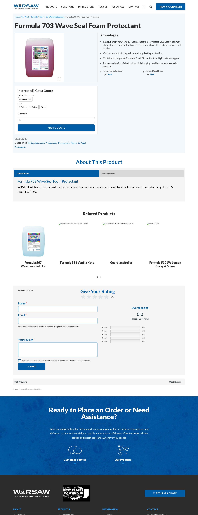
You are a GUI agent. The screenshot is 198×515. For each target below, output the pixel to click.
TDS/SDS (102, 6)
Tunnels (34, 17)
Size (20, 103)
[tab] (56, 173)
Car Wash (25, 17)
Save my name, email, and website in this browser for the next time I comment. (56, 360)
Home (17, 17)
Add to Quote (56, 127)
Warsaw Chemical (26, 6)
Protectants (64, 143)
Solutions (67, 6)
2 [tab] (100, 277)
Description (23, 173)
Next (183, 248)
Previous (14, 248)
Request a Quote (166, 493)
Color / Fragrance (26, 95)
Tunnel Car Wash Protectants (51, 17)
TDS (110, 74)
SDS (152, 74)
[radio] (25, 99)
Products (51, 6)
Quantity (22, 113)
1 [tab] (97, 277)
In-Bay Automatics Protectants (42, 143)
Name (22, 303)
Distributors (86, 6)
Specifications (108, 173)
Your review (26, 339)
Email (22, 315)
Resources (118, 6)
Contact (133, 6)
